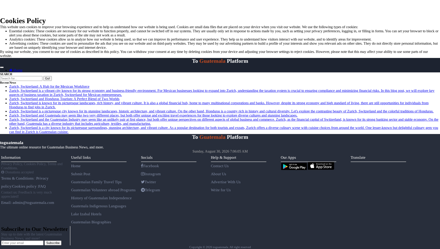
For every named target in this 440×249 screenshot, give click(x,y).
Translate (358, 157)
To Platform (220, 61)
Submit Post (80, 174)
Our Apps (288, 157)
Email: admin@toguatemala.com (27, 202)
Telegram (152, 190)
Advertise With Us (226, 182)
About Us (218, 174)
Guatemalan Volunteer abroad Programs (103, 190)
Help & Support (223, 157)
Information (11, 157)
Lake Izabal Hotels (86, 214)
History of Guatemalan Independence (101, 198)
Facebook (151, 166)
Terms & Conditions (18, 178)
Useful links (81, 157)
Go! (47, 78)
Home (17, 70)
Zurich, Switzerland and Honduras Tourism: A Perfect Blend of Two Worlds (64, 99)
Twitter (150, 182)
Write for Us (221, 190)
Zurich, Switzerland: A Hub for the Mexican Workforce (49, 86)
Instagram (152, 174)
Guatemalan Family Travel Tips (96, 182)
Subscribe (53, 243)
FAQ (42, 186)
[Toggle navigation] (2, 67)
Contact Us (220, 166)
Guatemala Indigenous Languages (98, 206)
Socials (147, 157)
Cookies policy (24, 186)
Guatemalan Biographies (91, 222)
